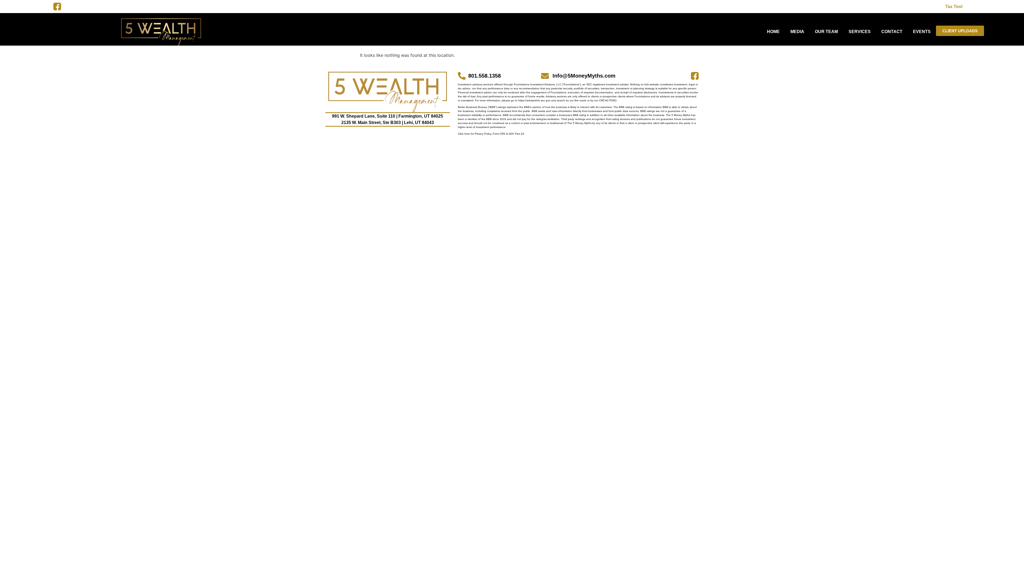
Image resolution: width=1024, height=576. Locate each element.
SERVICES (860, 31)
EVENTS (922, 31)
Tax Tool (953, 6)
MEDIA (797, 31)
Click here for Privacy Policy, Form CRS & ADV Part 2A (491, 133)
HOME (773, 31)
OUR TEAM (826, 31)
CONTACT (891, 31)
